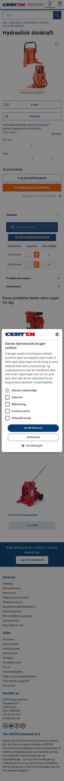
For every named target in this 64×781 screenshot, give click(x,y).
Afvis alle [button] (33, 437)
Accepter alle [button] (33, 427)
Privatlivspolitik (43, 382)
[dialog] (32, 390)
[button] (32, 446)
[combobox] (57, 334)
